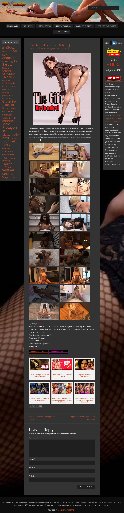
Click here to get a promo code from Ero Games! (113, 118)
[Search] (116, 8)
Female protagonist (7, 94)
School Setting (8, 154)
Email (32, 467)
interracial (7, 114)
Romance (7, 151)
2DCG (4, 48)
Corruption (8, 73)
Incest (11, 111)
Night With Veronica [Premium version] (82, 418)
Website (32, 476)
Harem (5, 108)
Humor (4, 112)
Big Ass (13, 61)
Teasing (7, 163)
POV (9, 145)
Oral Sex (8, 143)
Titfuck (6, 167)
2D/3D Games (46, 49)
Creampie (8, 77)
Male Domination (10, 119)
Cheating (6, 70)
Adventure (6, 51)
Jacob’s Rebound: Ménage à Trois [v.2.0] (42, 418)
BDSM (5, 61)
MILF (8, 138)
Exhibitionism (9, 83)
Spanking (11, 158)
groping (13, 98)
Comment (33, 438)
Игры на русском (59, 49)
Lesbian (7, 118)
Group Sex (9, 101)
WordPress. (71, 510)
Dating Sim (6, 80)
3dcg (11, 47)
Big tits (7, 64)
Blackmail (6, 68)
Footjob (5, 98)
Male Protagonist (10, 127)
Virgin (11, 174)
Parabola (61, 510)
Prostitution (6, 149)
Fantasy (5, 86)
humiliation (13, 108)
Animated (9, 58)
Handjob (8, 105)
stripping (6, 161)
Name (32, 459)
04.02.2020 (34, 49)
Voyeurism (9, 177)
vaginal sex (8, 172)
